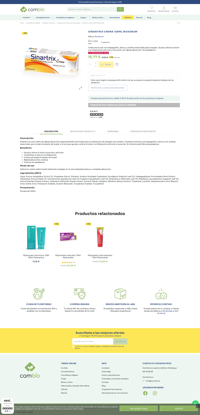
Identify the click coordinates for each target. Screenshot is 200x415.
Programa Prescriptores (112, 389)
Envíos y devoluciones (111, 375)
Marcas (64, 393)
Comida (64, 368)
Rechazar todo (138, 408)
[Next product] (179, 23)
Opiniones (113, 131)
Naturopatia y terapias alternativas (75, 386)
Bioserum (99, 36)
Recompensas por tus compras (115, 393)
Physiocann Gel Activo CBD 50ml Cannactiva (36, 256)
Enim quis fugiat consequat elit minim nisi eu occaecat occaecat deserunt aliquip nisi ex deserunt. (132, 81)
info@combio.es (153, 381)
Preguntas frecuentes (143, 131)
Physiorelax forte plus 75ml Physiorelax (68, 256)
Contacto (106, 368)
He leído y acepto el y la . (99, 347)
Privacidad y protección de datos (115, 379)
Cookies (105, 382)
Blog (104, 386)
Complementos (67, 372)
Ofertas (64, 389)
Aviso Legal (95, 346)
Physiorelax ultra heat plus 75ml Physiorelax (100, 256)
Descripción (51, 131)
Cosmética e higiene (69, 375)
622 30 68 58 (148, 372)
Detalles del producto (82, 131)
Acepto (179, 408)
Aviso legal (106, 372)
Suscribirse (120, 341)
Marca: (91, 36)
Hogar (63, 379)
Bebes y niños (67, 382)
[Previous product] (178, 23)
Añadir (108, 64)
